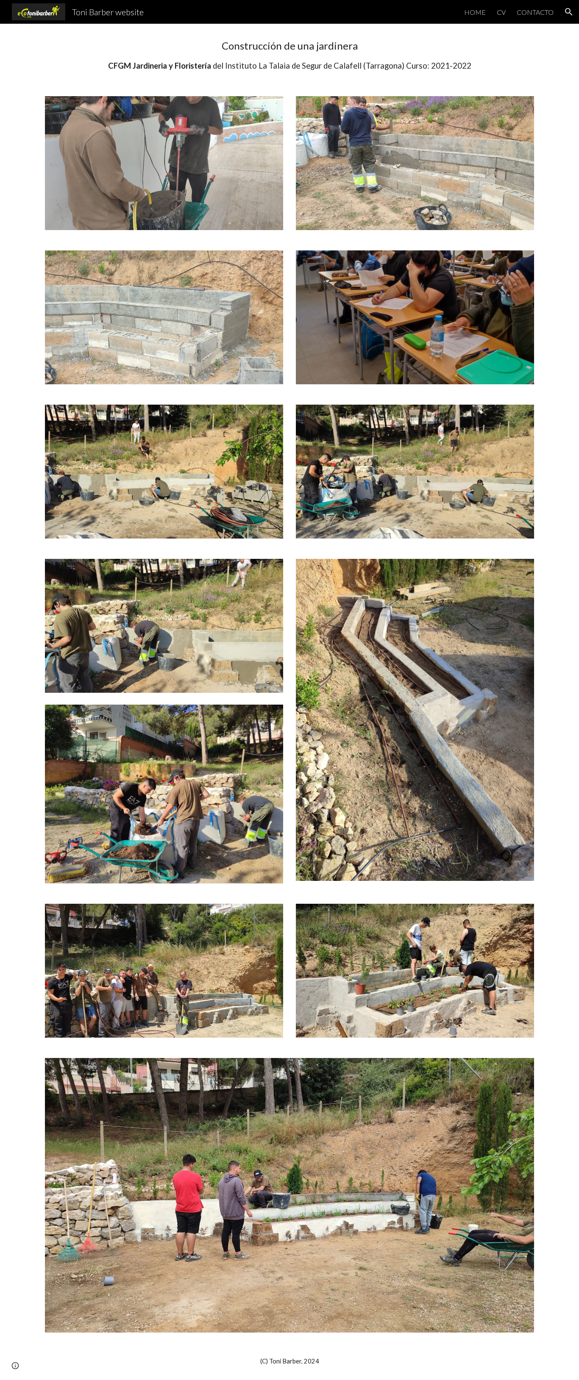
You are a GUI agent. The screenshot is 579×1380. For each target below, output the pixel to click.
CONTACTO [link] (535, 12)
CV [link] (501, 12)
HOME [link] (475, 12)
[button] (569, 12)
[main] (289, 55)
